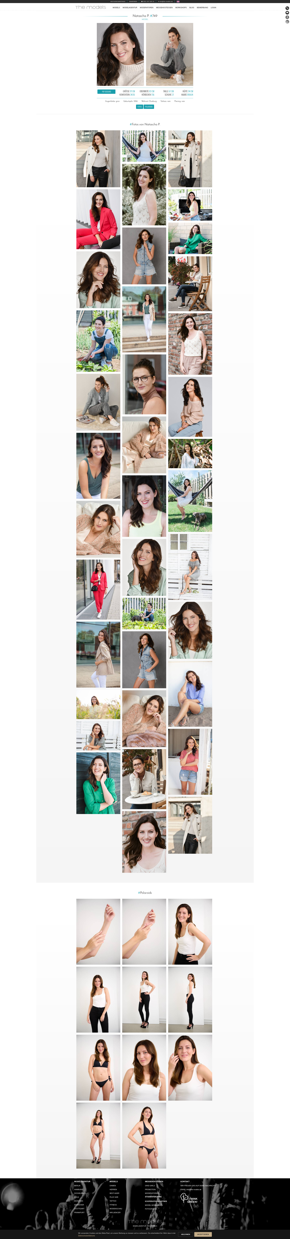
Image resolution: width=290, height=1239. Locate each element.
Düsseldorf (80, 1193)
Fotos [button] (140, 106)
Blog (191, 8)
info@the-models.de (193, 1189)
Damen (113, 1186)
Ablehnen (185, 1234)
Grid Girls (150, 1186)
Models (116, 8)
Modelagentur (130, 8)
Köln (76, 1197)
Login (213, 8)
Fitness (113, 1205)
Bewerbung (202, 8)
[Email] (287, 13)
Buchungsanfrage (118, 1)
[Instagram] (287, 22)
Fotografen (151, 1209)
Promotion (150, 1189)
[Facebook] (287, 17)
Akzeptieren (203, 1234)
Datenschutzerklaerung (86, 1235)
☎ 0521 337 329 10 (147, 1)
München (78, 1201)
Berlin (77, 1186)
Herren (113, 1189)
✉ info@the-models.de (165, 1)
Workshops (181, 8)
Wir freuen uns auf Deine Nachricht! (198, 1186)
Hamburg (78, 1189)
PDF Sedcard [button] (106, 91)
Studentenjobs (153, 1197)
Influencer (115, 1212)
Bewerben (133, 1)
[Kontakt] (287, 8)
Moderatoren (146, 8)
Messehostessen (164, 8)
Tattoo (113, 1201)
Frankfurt (79, 1212)
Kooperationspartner (156, 1201)
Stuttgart (79, 1209)
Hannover (79, 1205)
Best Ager (114, 1193)
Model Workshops (154, 1205)
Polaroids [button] (149, 106)
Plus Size (114, 1197)
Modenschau (116, 1209)
